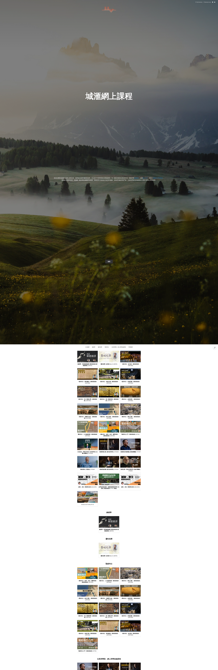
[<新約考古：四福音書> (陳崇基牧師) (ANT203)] (130, 374)
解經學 (93, 347)
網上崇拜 (145, 178)
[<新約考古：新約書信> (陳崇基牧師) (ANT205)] (87, 374)
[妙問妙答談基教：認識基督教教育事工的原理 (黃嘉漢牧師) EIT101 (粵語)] (109, 479)
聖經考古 (107, 347)
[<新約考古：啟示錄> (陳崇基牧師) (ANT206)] (130, 356)
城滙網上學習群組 (158, 178)
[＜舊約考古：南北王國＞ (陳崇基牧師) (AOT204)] (109, 409)
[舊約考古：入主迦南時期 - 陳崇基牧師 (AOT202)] (87, 426)
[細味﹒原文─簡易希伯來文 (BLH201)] (87, 479)
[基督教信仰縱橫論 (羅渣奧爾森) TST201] (130, 444)
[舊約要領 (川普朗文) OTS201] (87, 462)
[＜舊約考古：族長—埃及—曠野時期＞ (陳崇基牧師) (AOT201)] (109, 426)
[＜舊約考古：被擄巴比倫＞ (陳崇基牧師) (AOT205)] (87, 409)
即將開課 (131, 347)
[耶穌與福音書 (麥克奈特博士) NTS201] (109, 462)
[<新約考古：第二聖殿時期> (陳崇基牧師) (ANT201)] (109, 391)
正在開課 (87, 347)
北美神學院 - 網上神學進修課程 (119, 347)
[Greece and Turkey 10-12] (87, 497)
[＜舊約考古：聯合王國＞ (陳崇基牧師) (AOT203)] (130, 409)
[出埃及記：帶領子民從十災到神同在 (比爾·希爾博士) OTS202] (87, 444)
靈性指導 (100, 347)
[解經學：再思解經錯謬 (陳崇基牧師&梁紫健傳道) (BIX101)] (87, 356)
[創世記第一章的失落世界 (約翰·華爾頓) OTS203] (130, 462)
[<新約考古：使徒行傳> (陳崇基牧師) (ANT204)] (109, 374)
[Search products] (215, 348)
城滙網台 (136, 178)
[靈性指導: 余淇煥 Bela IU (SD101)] (109, 356)
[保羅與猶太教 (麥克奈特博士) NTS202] (109, 444)
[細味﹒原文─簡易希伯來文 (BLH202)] (130, 479)
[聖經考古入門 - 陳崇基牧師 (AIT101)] (130, 426)
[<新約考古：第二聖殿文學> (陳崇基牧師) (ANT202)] (87, 391)
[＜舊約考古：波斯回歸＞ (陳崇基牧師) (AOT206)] (130, 391)
